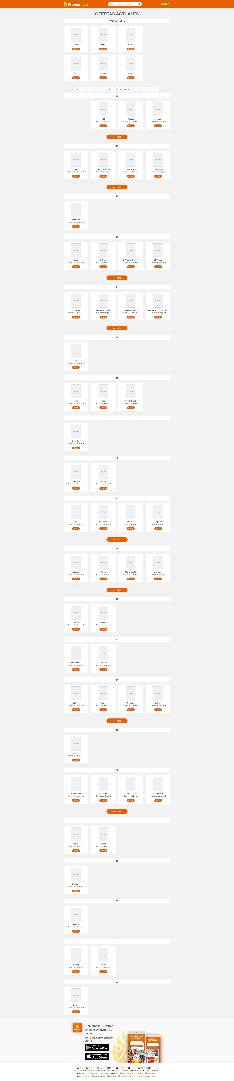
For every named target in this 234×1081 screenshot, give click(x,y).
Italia (156, 1070)
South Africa (122, 1068)
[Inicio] (76, 3)
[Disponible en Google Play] (97, 1047)
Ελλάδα (138, 1076)
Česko (81, 1068)
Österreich (126, 1070)
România (82, 1073)
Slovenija (102, 1076)
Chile (98, 1070)
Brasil (112, 1068)
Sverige (129, 1073)
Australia (133, 1068)
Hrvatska (106, 1073)
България (153, 1076)
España (143, 1068)
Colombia (79, 1070)
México (107, 1070)
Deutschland (137, 1070)
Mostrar (75, 49)
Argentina (102, 1068)
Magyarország (95, 1073)
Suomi (153, 1073)
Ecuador (89, 1070)
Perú (116, 1070)
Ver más (117, 137)
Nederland (124, 1076)
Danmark (87, 1076)
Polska (116, 1073)
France (148, 1070)
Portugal (152, 1068)
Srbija (114, 1076)
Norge (141, 1073)
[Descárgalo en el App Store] (97, 1056)
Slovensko (92, 1068)
